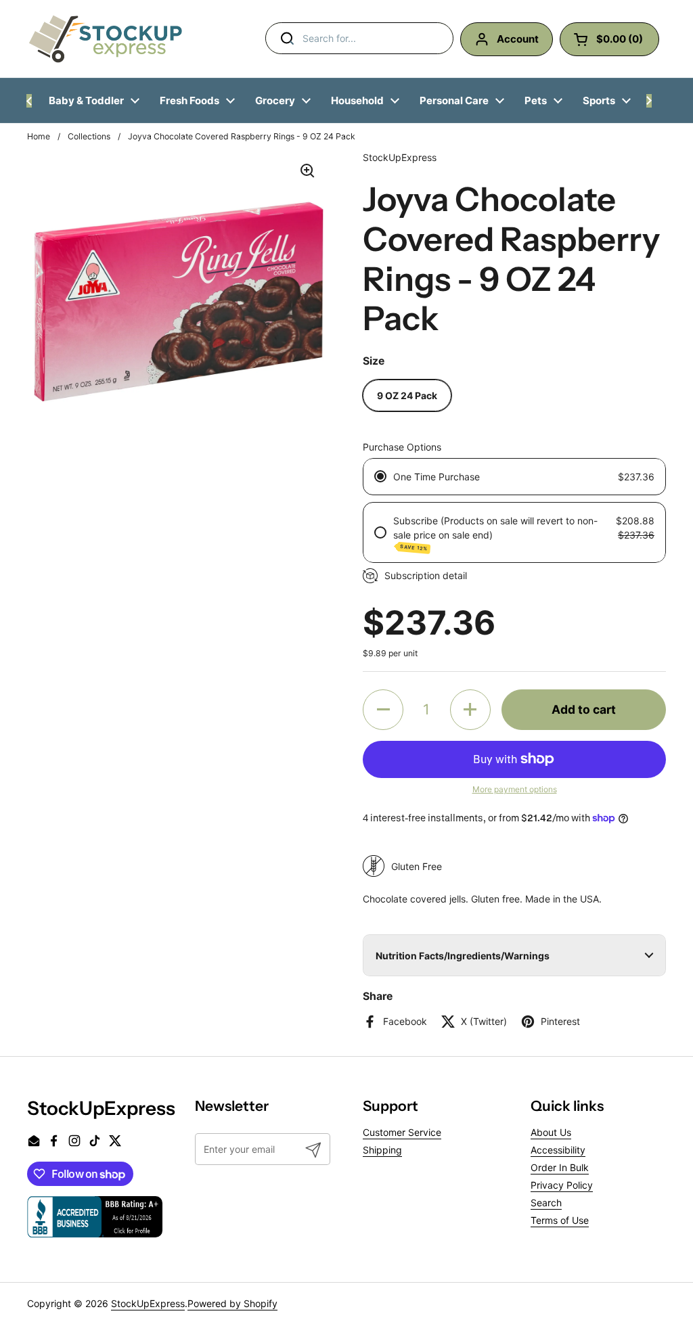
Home (38, 136)
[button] (383, 709)
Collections (89, 136)
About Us (551, 1132)
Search (546, 1202)
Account (518, 38)
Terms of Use (560, 1220)
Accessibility (558, 1150)
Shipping (382, 1150)
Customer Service (402, 1132)
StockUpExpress (148, 1303)
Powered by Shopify (232, 1303)
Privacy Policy (562, 1185)
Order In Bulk (560, 1167)
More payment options (514, 789)
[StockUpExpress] (105, 39)
